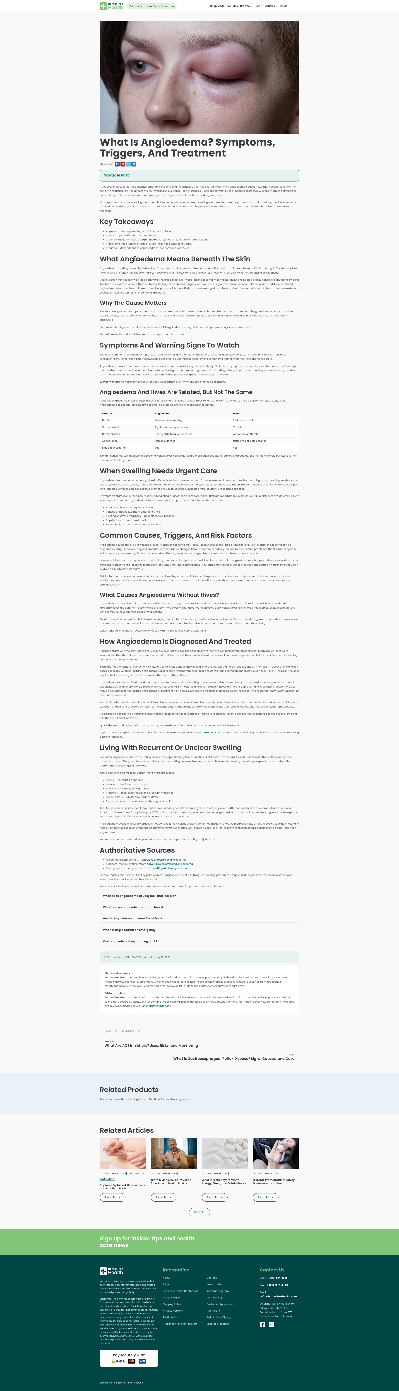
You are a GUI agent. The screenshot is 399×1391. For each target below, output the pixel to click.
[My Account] (291, 6)
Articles (270, 6)
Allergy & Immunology (123, 1031)
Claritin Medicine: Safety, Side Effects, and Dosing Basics (171, 1181)
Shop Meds (217, 6)
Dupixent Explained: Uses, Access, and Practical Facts (123, 1186)
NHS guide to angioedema (171, 868)
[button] (199, 175)
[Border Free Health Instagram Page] (271, 1325)
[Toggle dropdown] (251, 6)
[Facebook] (117, 164)
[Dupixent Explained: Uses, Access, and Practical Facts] (123, 1153)
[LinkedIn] (133, 164)
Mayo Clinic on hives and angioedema (170, 864)
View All (199, 1212)
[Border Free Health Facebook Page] (262, 1325)
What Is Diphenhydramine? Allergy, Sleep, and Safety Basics (224, 1181)
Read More (112, 1197)
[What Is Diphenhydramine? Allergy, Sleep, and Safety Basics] (225, 1153)
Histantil (231, 714)
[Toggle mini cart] (297, 6)
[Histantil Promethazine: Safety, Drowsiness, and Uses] (276, 1153)
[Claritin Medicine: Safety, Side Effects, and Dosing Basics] (174, 1153)
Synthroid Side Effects (210, 732)
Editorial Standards (152, 1006)
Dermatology (136, 1173)
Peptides (232, 6)
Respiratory (107, 1178)
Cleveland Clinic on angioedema (166, 860)
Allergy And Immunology (178, 327)
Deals (283, 6)
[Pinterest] (122, 164)
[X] (128, 164)
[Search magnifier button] (173, 6)
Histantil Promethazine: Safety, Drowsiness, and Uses (274, 1181)
